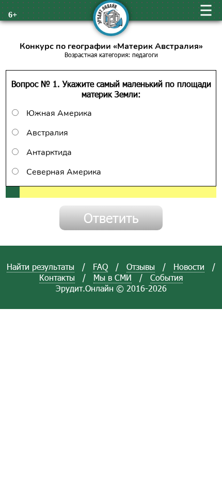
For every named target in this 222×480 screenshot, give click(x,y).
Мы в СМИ (112, 277)
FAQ (100, 266)
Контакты (57, 277)
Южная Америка (59, 113)
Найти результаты (40, 266)
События (166, 277)
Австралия (47, 133)
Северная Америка (63, 172)
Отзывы (140, 266)
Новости (188, 266)
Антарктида (49, 152)
